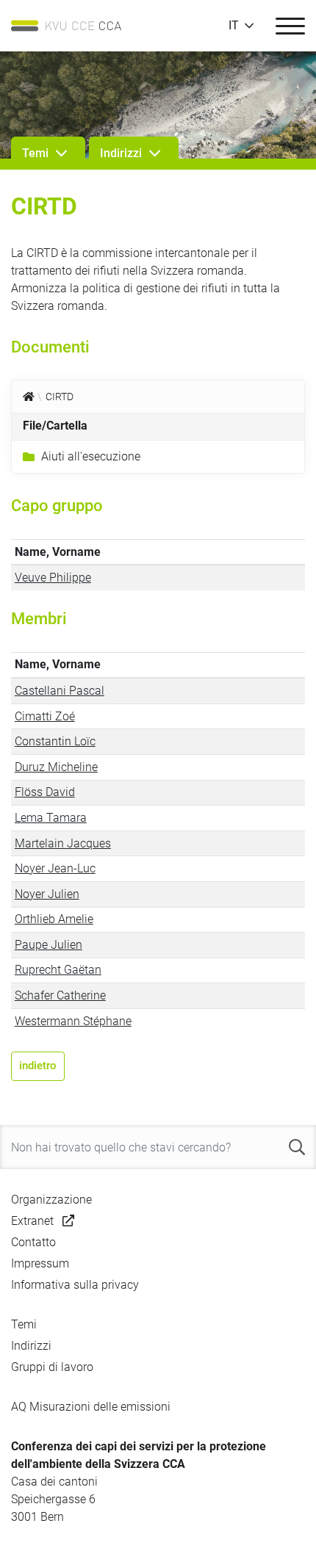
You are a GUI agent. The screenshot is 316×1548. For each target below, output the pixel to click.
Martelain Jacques (63, 843)
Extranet (32, 1221)
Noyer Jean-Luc (55, 868)
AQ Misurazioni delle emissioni (90, 1407)
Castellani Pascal (59, 691)
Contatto (33, 1242)
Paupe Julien (48, 945)
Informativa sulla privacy (75, 1285)
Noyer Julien (47, 894)
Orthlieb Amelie (54, 919)
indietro (38, 1065)
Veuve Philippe (53, 578)
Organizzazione (51, 1200)
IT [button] (234, 26)
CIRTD (59, 396)
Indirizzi (31, 1346)
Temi (24, 1324)
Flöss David (45, 792)
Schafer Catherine (60, 995)
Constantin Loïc (55, 741)
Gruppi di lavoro (52, 1367)
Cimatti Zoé (45, 716)
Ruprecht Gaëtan (58, 970)
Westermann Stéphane (73, 1021)
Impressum (40, 1263)
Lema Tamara (51, 818)
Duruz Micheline (56, 767)
